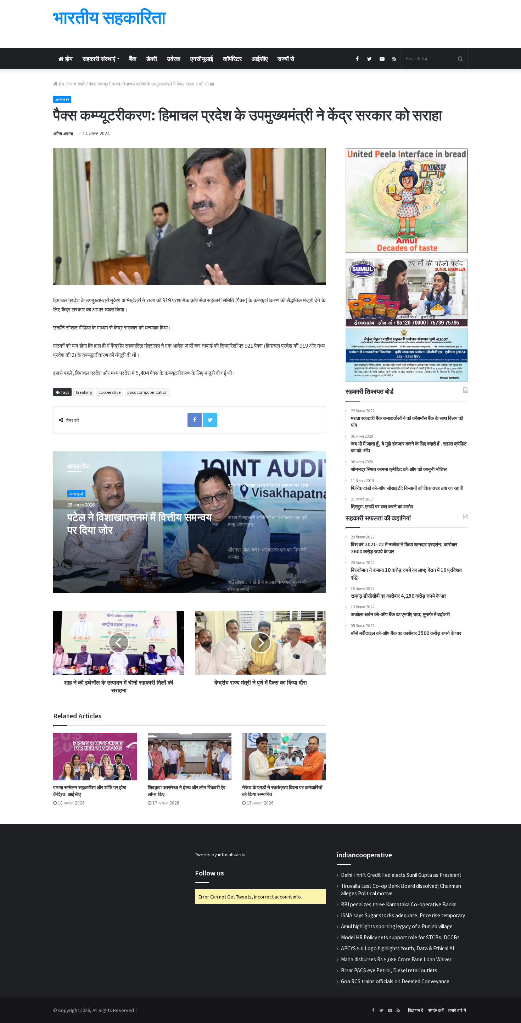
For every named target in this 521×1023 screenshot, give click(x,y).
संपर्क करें (436, 1010)
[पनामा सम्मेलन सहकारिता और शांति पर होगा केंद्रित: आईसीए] (95, 756)
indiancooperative (364, 854)
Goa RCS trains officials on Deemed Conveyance (395, 981)
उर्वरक (173, 58)
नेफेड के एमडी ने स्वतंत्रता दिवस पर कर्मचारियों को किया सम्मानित (282, 790)
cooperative (110, 392)
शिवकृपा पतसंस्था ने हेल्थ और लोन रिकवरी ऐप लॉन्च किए (186, 790)
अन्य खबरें (77, 83)
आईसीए (260, 58)
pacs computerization (147, 392)
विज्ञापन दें (416, 1010)
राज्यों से (286, 58)
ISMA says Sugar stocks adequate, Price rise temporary (403, 915)
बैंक (132, 58)
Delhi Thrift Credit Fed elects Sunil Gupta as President (401, 874)
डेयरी (151, 58)
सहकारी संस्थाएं (99, 58)
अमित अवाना (63, 133)
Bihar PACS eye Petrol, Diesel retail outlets (389, 970)
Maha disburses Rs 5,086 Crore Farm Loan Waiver (396, 959)
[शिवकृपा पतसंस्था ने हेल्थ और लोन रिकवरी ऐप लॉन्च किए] (190, 756)
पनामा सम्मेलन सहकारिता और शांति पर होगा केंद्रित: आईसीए (89, 790)
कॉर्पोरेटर (232, 58)
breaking (84, 392)
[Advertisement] (331, 23)
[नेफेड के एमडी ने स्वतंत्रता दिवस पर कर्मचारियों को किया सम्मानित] (284, 756)
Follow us (209, 872)
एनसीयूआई (201, 58)
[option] (189, 522)
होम (68, 58)
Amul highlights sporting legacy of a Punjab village (397, 926)
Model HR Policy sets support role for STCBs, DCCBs (400, 937)
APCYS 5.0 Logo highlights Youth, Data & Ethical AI (397, 948)
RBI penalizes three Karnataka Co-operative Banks (398, 904)
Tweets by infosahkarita (220, 854)
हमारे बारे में (457, 1010)
